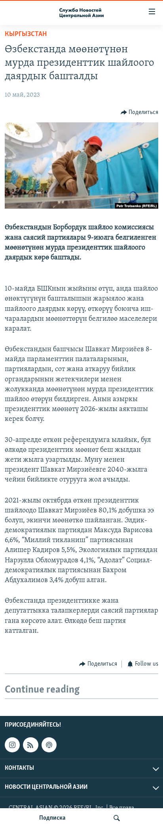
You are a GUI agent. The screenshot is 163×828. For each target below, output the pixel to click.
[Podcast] (49, 744)
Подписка (52, 818)
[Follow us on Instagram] (12, 744)
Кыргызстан (26, 34)
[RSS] (30, 744)
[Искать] (117, 818)
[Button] (140, 112)
